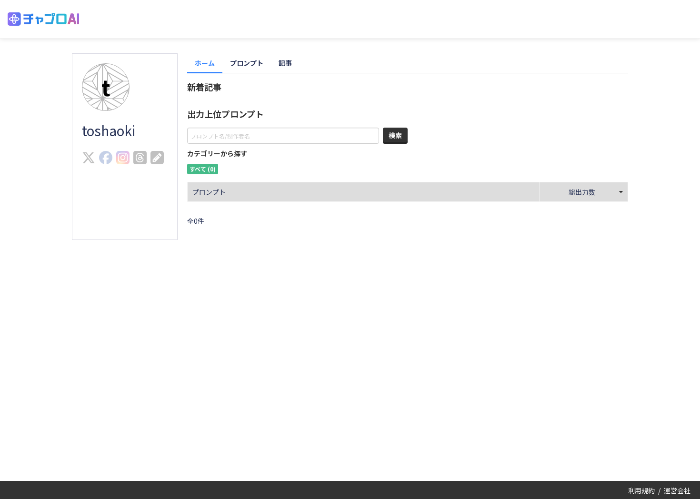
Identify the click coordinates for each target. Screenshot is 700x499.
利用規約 (641, 490)
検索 (395, 135)
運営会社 (677, 490)
